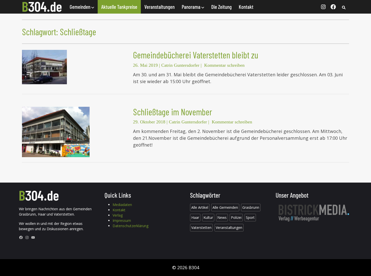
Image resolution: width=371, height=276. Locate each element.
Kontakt (246, 7)
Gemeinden (80, 7)
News (222, 217)
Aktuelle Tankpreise (119, 7)
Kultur (208, 217)
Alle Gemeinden (225, 207)
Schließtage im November (172, 111)
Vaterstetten (201, 227)
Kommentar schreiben (224, 65)
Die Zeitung (221, 7)
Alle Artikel (199, 207)
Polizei (236, 217)
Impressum (122, 220)
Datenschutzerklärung (130, 225)
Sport (250, 217)
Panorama (191, 7)
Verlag (118, 215)
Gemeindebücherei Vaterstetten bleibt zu (195, 54)
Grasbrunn (250, 207)
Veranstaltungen (159, 7)
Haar (195, 217)
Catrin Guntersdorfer (180, 65)
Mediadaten (122, 204)
